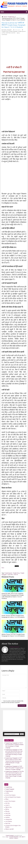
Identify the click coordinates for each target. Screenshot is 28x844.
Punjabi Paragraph (13, 31)
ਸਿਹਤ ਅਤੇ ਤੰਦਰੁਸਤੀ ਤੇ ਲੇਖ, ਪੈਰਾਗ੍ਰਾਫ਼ (12, 797)
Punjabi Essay (11, 16)
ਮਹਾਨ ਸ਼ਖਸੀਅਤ (8, 821)
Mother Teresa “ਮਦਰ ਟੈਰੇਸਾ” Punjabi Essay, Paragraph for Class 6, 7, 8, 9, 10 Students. (13, 635)
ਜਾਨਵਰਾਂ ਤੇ (7, 805)
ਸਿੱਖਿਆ (6, 799)
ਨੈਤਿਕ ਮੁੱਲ (7, 811)
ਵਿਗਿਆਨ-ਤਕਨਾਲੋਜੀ (9, 829)
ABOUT (23, 836)
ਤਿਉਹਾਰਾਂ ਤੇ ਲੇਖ (8, 807)
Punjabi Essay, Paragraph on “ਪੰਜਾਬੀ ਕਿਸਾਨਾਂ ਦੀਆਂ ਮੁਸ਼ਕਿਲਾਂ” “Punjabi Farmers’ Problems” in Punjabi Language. (14, 768)
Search (21, 734)
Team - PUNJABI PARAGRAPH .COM (13, 836)
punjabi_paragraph (7, 29)
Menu (2, 12)
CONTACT (11, 838)
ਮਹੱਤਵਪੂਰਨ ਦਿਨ (8, 819)
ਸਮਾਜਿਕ (3, 33)
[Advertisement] (14, 51)
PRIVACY (16, 838)
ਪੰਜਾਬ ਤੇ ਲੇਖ (7, 813)
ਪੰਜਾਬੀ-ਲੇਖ (16, 574)
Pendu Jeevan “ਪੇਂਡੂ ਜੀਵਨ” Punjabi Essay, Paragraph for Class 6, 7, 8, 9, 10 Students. (13, 616)
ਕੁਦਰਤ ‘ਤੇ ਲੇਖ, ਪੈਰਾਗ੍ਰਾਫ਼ (10, 801)
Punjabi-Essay (16, 573)
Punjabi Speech (22, 31)
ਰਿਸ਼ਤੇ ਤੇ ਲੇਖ (7, 823)
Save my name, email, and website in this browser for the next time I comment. (12, 701)
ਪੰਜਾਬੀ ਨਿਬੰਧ (8, 33)
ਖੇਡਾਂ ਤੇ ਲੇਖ (7, 803)
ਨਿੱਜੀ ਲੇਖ (7, 809)
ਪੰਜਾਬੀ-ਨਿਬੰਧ (10, 574)
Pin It (3, 567)
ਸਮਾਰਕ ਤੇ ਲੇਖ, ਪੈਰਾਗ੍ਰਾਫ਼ (10, 795)
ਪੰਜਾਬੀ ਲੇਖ (13, 33)
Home (5, 16)
